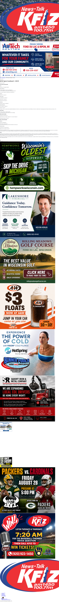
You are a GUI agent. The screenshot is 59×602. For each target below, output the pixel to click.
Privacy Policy (3, 595)
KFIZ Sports (3, 37)
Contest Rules (3, 594)
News (2, 36)
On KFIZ (3, 39)
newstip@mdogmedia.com (6, 599)
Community (3, 38)
